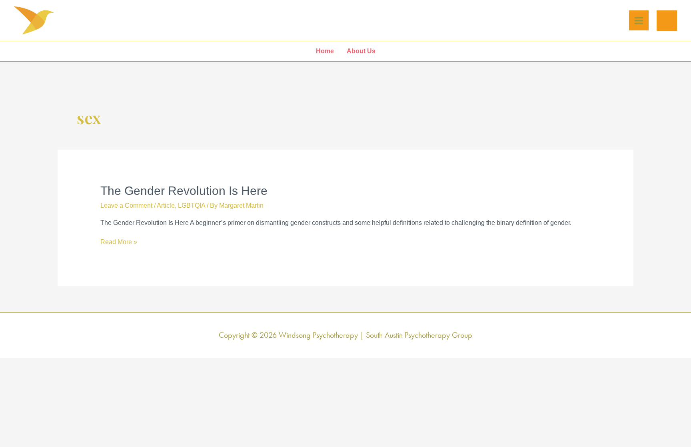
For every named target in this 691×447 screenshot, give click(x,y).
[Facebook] (667, 20)
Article (166, 205)
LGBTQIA (191, 205)
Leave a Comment (126, 205)
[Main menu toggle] (639, 20)
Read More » (118, 242)
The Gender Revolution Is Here (184, 190)
